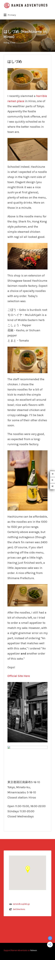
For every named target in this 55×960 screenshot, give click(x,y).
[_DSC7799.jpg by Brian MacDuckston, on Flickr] (27, 595)
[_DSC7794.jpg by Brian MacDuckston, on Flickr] (27, 78)
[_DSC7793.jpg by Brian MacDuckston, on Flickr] (27, 480)
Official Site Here (18, 676)
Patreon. (33, 950)
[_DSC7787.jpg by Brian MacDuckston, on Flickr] (27, 256)
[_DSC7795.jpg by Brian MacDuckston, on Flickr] (27, 359)
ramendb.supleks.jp (21, 904)
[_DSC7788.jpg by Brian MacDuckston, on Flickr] (27, 149)
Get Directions (19, 909)
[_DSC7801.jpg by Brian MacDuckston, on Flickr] (27, 712)
